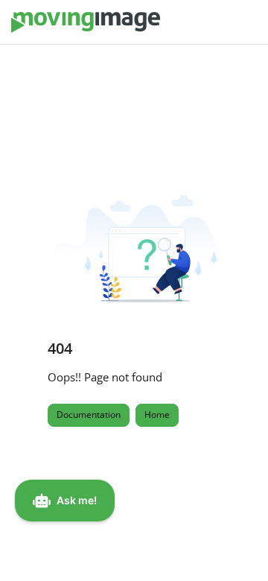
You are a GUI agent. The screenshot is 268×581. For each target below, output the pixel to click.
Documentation (89, 414)
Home (157, 414)
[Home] (85, 23)
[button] (234, 544)
